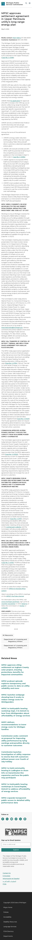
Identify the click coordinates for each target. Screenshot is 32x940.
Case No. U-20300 (11, 454)
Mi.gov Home (7, 907)
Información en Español (11, 878)
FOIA (4, 884)
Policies (5, 912)
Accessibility (7, 917)
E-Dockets (6, 876)
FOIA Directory (8, 931)
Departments (8, 936)
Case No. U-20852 (19, 157)
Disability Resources (10, 922)
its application (15, 101)
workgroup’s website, (13, 527)
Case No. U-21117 (15, 519)
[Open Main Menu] (30, 3)
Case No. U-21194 (11, 363)
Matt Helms (17, 38)
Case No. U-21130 (7, 562)
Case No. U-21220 (23, 419)
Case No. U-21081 (8, 57)
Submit (16, 850)
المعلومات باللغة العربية (9, 881)
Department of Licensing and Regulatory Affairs (15, 640)
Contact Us (7, 873)
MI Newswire (8, 635)
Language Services (9, 926)
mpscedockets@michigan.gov (12, 327)
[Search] (26, 3)
